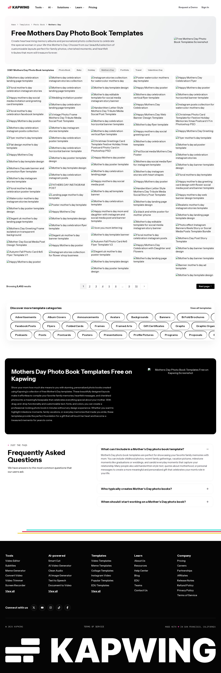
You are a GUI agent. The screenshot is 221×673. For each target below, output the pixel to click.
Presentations (113, 334)
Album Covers (57, 317)
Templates (25, 24)
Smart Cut (54, 560)
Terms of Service (187, 595)
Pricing (93, 7)
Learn (78, 7)
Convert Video (13, 575)
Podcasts (21, 334)
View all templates (200, 308)
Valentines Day (155, 70)
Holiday (91, 70)
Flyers (51, 326)
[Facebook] (67, 607)
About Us (139, 560)
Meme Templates (101, 565)
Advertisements (25, 317)
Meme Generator (15, 570)
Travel (138, 70)
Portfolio (124, 70)
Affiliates (182, 575)
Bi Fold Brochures (193, 317)
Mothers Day (55, 24)
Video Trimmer (14, 580)
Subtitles (10, 565)
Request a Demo (188, 7)
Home (13, 24)
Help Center (141, 570)
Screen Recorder (15, 585)
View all (10, 591)
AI (49, 7)
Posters (87, 334)
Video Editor (12, 560)
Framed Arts (124, 326)
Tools (38, 7)
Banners (165, 317)
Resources (140, 565)
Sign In (205, 7)
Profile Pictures (144, 334)
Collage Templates (102, 570)
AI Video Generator (59, 565)
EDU (136, 580)
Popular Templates (102, 580)
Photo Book (39, 24)
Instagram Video (101, 575)
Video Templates (101, 560)
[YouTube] (42, 607)
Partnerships (184, 570)
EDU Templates (100, 585)
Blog (137, 575)
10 (136, 286)
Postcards (64, 334)
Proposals (195, 334)
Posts (42, 334)
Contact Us (141, 590)
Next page (204, 286)
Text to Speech (57, 580)
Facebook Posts (25, 326)
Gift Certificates (154, 326)
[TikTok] (59, 607)
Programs (171, 334)
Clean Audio (55, 570)
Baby (79, 70)
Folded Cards (74, 326)
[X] (34, 607)
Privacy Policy (185, 590)
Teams (138, 585)
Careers (182, 565)
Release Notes (185, 580)
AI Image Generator (60, 575)
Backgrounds (139, 317)
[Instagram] (50, 607)
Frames (100, 326)
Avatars (115, 317)
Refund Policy (185, 585)
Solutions (63, 7)
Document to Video (60, 585)
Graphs (180, 326)
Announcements (88, 317)
